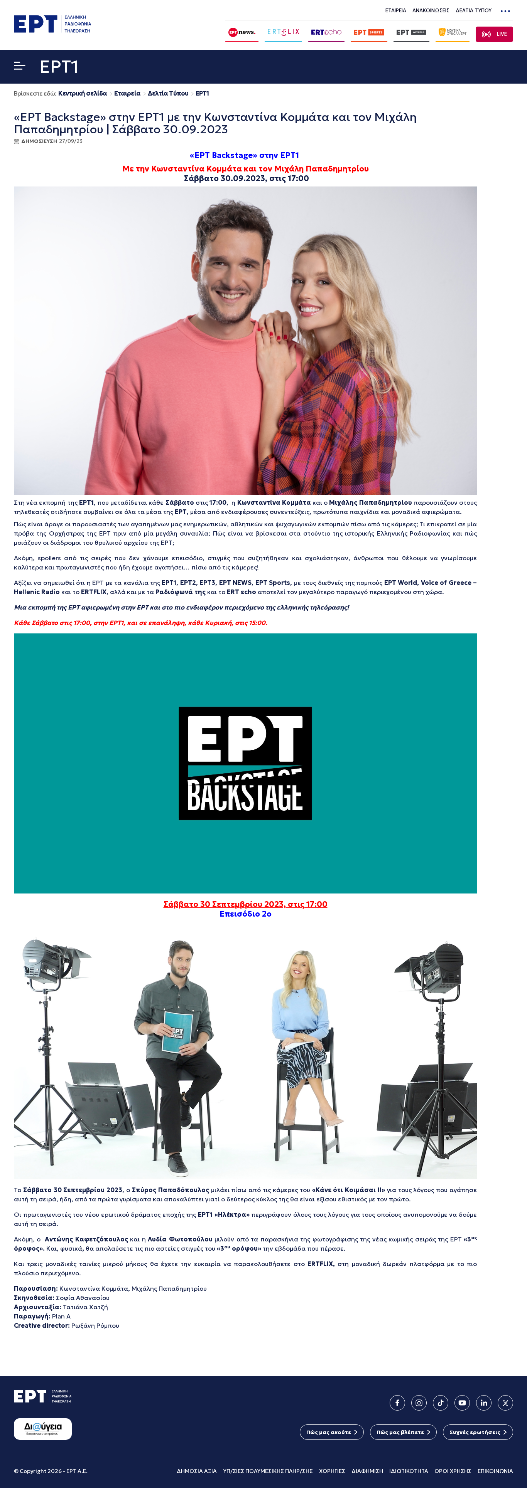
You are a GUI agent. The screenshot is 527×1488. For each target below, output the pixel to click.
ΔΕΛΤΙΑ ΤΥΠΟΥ (474, 10)
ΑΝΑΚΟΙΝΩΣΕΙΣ (430, 10)
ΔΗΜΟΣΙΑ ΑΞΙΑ (197, 1471)
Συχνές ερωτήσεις (474, 1432)
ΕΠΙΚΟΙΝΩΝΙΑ (495, 1471)
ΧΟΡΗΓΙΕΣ (332, 1471)
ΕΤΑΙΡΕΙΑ (395, 10)
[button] (19, 67)
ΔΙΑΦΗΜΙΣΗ (367, 1471)
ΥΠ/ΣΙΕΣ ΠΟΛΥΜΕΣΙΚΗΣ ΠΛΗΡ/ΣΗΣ (268, 1471)
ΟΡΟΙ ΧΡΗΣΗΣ (452, 1471)
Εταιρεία (127, 93)
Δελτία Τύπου (168, 93)
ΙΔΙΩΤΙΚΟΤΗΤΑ (408, 1471)
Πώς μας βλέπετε (400, 1432)
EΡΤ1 (202, 93)
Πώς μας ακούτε (328, 1432)
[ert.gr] (52, 30)
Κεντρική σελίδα (82, 93)
